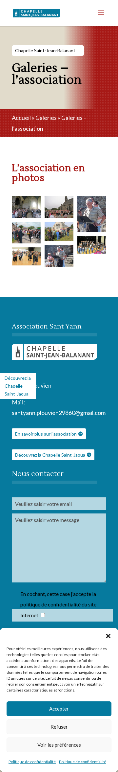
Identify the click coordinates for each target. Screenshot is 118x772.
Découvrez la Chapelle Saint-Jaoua (50, 455)
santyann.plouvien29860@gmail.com (59, 412)
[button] (108, 636)
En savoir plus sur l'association (46, 434)
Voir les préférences (59, 745)
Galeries (46, 117)
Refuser (59, 727)
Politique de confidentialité (32, 761)
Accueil (21, 117)
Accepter (59, 709)
